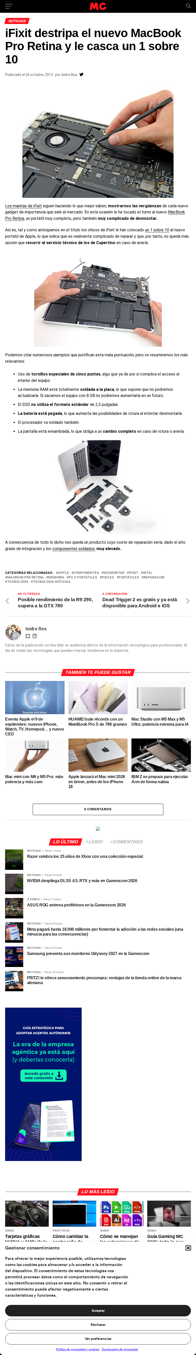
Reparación (154, 577)
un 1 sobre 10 (157, 229)
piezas (108, 577)
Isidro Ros (69, 75)
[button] (188, 1247)
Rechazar (98, 1325)
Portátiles (129, 577)
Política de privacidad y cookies (77, 1349)
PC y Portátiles (83, 577)
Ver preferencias (98, 1339)
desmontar (114, 573)
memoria (56, 577)
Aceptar (98, 1311)
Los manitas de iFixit (23, 205)
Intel (148, 573)
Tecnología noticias (51, 582)
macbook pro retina (25, 577)
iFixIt (133, 573)
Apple (63, 573)
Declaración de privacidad (120, 1349)
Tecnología (17, 582)
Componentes (86, 573)
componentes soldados (73, 548)
